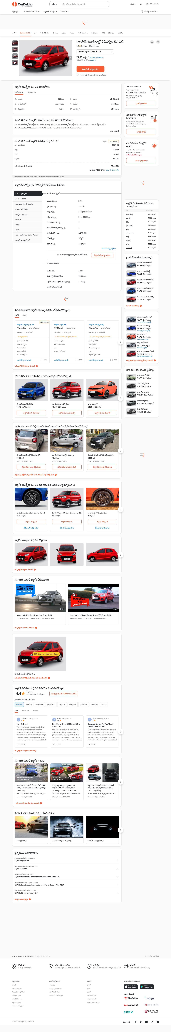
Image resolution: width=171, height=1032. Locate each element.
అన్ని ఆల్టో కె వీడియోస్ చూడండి (24, 628)
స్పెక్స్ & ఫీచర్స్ (44, 33)
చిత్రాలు (55, 33)
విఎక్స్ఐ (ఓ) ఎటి (25, 33)
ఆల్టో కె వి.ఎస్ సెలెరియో (31, 413)
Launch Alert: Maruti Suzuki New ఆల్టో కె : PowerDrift (90, 615)
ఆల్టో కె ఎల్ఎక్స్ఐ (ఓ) (96, 324)
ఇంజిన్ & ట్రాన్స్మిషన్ (21, 194)
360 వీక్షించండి (83, 33)
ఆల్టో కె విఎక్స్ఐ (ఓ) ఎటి (25, 324)
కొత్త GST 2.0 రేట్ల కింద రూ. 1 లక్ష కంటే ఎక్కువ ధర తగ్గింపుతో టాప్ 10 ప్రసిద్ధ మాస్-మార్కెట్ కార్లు (101, 787)
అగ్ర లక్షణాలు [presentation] (32, 92)
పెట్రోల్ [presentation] (17, 315)
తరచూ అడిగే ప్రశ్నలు (107, 33)
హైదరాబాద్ (129, 225)
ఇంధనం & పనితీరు (21, 199)
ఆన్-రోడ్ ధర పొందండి (97, 57)
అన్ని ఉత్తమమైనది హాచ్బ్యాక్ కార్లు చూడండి (139, 360)
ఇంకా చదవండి (114, 131)
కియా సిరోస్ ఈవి (142, 409)
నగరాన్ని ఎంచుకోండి (150, 11)
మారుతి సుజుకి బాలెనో (144, 263)
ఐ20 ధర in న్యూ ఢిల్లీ (142, 347)
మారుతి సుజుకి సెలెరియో (25, 404)
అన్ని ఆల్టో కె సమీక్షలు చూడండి (24, 750)
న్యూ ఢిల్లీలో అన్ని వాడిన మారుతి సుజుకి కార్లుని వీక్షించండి (36, 475)
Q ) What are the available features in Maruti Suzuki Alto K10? (39, 885)
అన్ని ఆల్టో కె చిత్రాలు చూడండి (24, 569)
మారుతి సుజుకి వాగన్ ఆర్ (145, 280)
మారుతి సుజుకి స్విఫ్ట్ (143, 271)
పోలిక (45, 360)
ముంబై (128, 218)
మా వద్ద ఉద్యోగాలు (17, 988)
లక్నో (127, 237)
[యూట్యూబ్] (146, 1022)
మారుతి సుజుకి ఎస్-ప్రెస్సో (61, 404)
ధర (35, 33)
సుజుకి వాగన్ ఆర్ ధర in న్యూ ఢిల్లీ (144, 356)
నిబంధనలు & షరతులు (18, 992)
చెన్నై (127, 229)
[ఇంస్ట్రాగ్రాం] (152, 1022)
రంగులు (72, 33)
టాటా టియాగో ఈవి (143, 375)
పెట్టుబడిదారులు (16, 1002)
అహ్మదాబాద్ (130, 233)
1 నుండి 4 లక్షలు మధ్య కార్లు (61, 840)
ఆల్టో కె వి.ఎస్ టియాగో (102, 413)
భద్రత (17, 230)
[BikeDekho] (131, 998)
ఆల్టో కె (14, 33)
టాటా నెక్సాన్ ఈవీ (143, 392)
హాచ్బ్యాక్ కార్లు (22, 840)
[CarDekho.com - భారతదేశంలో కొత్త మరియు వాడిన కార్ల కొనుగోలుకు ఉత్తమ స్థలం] (22, 4)
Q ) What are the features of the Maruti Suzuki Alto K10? (37, 877)
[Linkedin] (158, 1022)
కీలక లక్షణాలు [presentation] (19, 92)
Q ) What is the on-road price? (26, 893)
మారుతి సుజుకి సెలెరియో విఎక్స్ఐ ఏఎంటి (31, 513)
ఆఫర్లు (64, 33)
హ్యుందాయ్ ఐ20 (142, 343)
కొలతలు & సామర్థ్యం (21, 209)
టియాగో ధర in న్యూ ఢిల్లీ (142, 339)
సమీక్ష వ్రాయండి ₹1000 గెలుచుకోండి (64, 694)
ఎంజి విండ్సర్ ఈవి (143, 383)
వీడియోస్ (94, 33)
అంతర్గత (18, 219)
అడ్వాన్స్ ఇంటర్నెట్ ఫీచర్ (22, 240)
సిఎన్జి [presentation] (24, 315)
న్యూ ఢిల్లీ (91, 60)
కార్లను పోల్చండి (31, 521)
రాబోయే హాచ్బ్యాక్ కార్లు (96, 840)
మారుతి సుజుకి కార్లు (132, 306)
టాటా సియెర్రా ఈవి (143, 401)
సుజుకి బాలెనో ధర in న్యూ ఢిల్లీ (144, 322)
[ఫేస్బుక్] (135, 1022)
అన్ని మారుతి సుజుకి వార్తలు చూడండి (27, 803)
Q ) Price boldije (21, 869)
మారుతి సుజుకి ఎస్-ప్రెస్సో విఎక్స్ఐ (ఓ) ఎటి (66, 513)
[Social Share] (158, 42)
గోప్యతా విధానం (16, 995)
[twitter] (141, 1022)
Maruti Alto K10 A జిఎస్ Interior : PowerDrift (34, 615)
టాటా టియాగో (92, 404)
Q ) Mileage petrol (22, 860)
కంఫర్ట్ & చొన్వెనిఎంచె (21, 214)
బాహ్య (17, 225)
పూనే (127, 222)
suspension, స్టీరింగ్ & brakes (24, 204)
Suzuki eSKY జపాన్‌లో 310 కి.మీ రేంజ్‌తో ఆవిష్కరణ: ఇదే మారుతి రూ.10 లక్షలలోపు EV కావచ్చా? (31, 787)
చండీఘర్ (129, 248)
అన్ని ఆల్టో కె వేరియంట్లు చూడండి (25, 366)
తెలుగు (132, 4)
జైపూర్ (128, 240)
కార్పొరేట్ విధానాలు (17, 999)
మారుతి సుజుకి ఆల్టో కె (62, 124)
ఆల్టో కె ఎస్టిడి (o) (60, 324)
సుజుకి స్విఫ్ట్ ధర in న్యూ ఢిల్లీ (143, 330)
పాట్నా (128, 244)
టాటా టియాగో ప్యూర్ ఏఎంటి (97, 513)
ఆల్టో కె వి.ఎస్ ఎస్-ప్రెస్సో (66, 413)
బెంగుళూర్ (129, 214)
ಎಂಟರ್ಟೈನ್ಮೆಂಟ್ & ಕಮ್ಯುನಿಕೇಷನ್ (26, 235)
